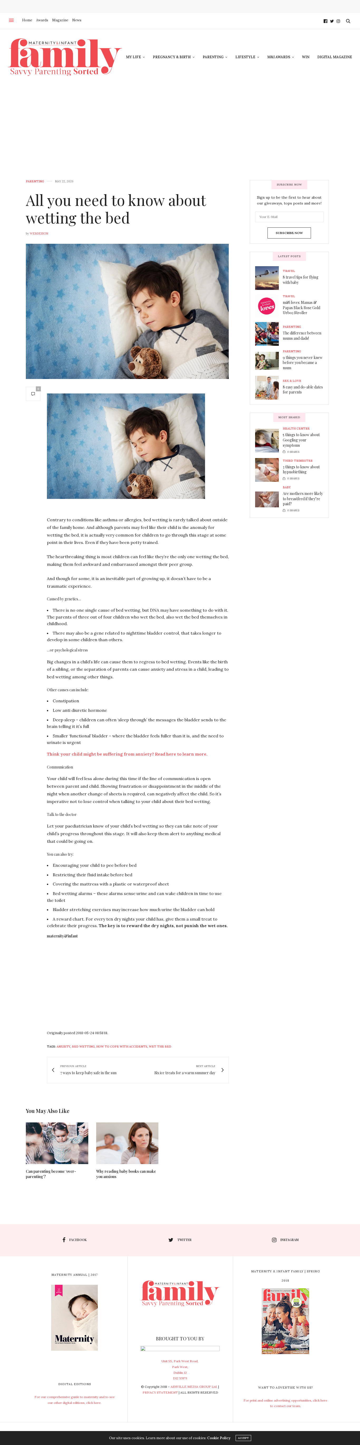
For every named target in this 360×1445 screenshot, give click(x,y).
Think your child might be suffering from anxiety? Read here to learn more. (127, 754)
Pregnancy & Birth (172, 57)
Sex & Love (292, 381)
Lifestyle (245, 57)
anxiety (63, 1046)
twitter (184, 1240)
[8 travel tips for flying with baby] (269, 278)
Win (305, 57)
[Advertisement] (180, 125)
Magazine (60, 20)
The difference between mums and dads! (302, 335)
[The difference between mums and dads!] (269, 334)
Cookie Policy (218, 1438)
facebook (78, 1240)
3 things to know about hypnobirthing (301, 469)
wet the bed (160, 1046)
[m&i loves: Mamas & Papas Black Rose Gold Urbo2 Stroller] (269, 306)
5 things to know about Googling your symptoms (301, 439)
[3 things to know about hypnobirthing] (269, 470)
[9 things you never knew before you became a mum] (269, 361)
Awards (42, 20)
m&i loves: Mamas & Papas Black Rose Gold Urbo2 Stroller (301, 307)
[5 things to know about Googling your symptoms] (269, 441)
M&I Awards (278, 57)
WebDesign (39, 233)
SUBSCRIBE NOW (289, 233)
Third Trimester (298, 460)
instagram (289, 1240)
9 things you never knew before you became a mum (303, 362)
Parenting (213, 57)
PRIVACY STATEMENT (160, 1392)
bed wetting (83, 1046)
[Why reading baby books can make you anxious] (127, 1143)
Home (27, 20)
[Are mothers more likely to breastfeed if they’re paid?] (269, 499)
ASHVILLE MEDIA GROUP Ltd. (194, 1387)
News (76, 20)
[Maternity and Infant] (65, 57)
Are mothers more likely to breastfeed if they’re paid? (303, 498)
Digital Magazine (334, 57)
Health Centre (296, 428)
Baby (287, 487)
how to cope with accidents (121, 1046)
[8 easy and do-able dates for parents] (269, 388)
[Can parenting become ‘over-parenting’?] (57, 1143)
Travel (289, 271)
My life (133, 57)
